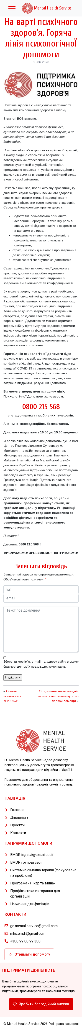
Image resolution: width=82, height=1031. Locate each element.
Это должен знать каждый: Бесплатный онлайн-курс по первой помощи (57, 696)
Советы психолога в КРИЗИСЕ (12, 696)
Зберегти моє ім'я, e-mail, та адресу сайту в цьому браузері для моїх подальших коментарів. (41, 664)
